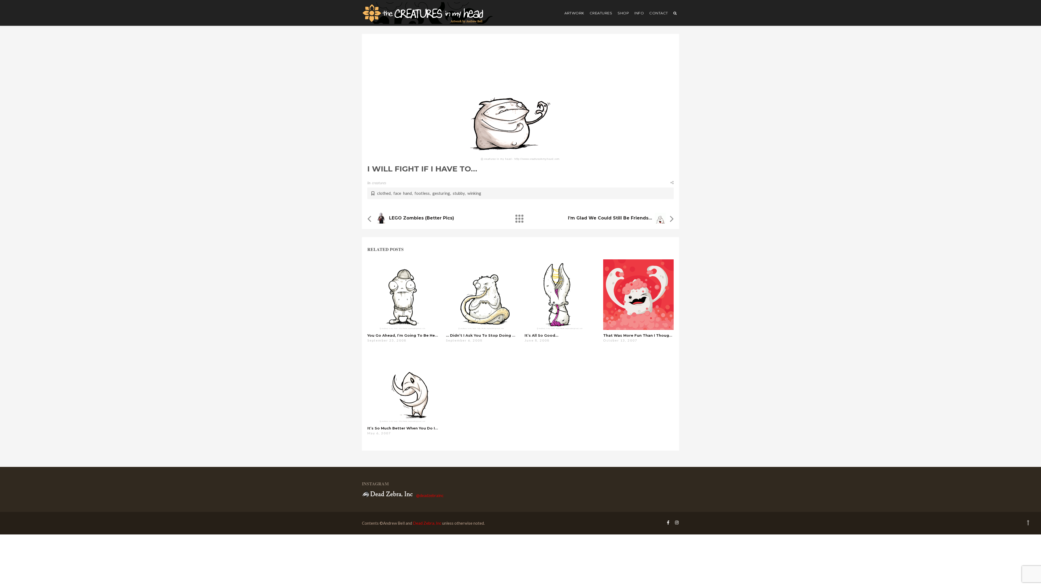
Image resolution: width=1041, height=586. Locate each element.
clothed (384, 193)
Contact (658, 13)
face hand (402, 193)
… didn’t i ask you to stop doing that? (485, 335)
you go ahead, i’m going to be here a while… (412, 335)
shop (623, 13)
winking (474, 193)
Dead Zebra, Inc (427, 523)
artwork (574, 13)
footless (422, 193)
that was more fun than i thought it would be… (652, 335)
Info (639, 13)
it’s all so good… (541, 335)
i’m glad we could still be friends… (610, 218)
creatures (601, 13)
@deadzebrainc (430, 495)
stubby (459, 193)
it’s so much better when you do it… (403, 428)
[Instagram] (675, 522)
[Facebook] (668, 522)
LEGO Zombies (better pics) (421, 218)
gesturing (441, 193)
